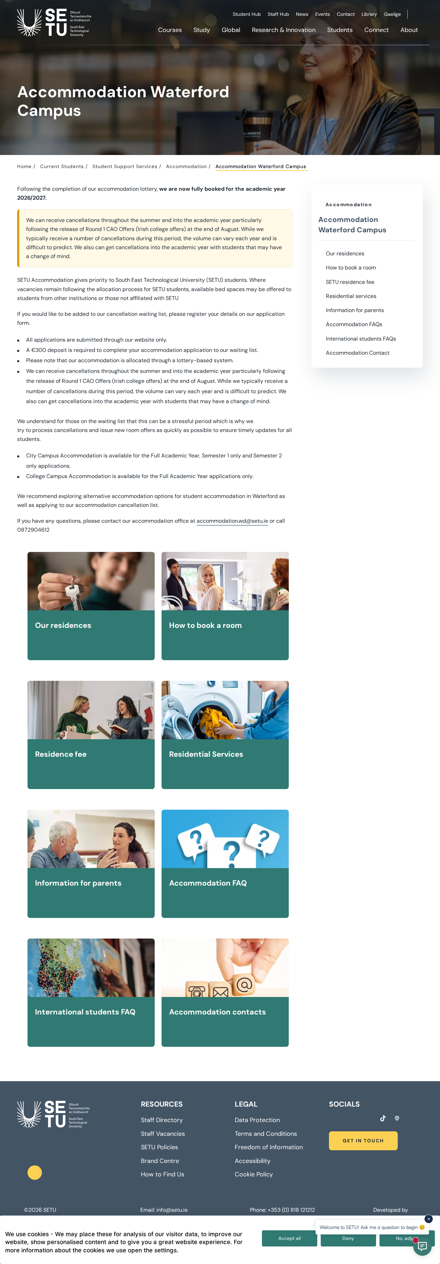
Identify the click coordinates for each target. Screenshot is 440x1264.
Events (322, 14)
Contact (346, 14)
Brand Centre (160, 1161)
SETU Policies (159, 1147)
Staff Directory (162, 1120)
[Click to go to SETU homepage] (53, 1114)
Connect (376, 30)
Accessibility (253, 1161)
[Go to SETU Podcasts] (397, 1118)
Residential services (351, 296)
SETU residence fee (350, 282)
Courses (170, 30)
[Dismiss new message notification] (428, 1219)
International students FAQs (361, 338)
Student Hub (247, 14)
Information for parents (355, 310)
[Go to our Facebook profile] (331, 1119)
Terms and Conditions (266, 1134)
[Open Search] (422, 15)
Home (24, 166)
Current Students (62, 166)
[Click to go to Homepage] (55, 22)
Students (340, 30)
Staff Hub (278, 14)
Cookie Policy (254, 1174)
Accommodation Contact (357, 352)
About (409, 30)
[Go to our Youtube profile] (369, 1119)
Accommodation (186, 166)
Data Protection (257, 1120)
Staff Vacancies (163, 1134)
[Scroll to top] (35, 1172)
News (302, 14)
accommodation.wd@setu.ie (232, 520)
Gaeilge (392, 14)
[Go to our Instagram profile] (344, 1119)
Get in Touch (363, 1141)
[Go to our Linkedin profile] (356, 1119)
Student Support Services (124, 166)
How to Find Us (162, 1174)
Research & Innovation (284, 30)
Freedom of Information (269, 1147)
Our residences (345, 253)
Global (231, 30)
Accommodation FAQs (354, 324)
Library (369, 14)
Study (202, 30)
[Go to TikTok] (383, 1118)
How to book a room (351, 267)
